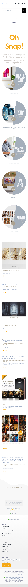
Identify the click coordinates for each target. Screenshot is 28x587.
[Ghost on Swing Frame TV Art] (14, 298)
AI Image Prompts (14, 231)
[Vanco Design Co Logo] (14, 519)
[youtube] (17, 560)
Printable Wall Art (14, 93)
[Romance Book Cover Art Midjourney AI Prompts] (14, 416)
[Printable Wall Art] (14, 67)
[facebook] (3, 560)
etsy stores (8, 574)
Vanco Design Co (18, 579)
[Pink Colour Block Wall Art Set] (11, 284)
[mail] (19, 560)
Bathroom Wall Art (6, 273)
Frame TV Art (14, 197)
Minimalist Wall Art (6, 289)
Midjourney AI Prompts (7, 445)
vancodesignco (13, 574)
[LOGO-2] (7, 3)
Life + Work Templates (14, 163)
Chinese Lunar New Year (8, 363)
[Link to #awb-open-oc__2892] (25, 6)
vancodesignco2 (19, 574)
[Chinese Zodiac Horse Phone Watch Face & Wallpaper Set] (14, 375)
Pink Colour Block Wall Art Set (9, 286)
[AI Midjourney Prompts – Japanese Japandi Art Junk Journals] (14, 457)
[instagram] (6, 560)
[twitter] (8, 560)
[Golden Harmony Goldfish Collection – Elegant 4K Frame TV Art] (14, 340)
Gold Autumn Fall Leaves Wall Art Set (11, 270)
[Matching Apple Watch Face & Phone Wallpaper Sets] (14, 101)
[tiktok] (11, 560)
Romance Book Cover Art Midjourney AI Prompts (13, 443)
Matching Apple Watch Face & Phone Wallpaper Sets (14, 128)
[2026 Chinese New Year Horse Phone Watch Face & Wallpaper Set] (14, 356)
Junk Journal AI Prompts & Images (9, 468)
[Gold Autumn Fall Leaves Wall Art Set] (14, 243)
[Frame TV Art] (14, 171)
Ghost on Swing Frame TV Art (9, 325)
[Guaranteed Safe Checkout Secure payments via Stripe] (14, 577)
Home (7, 18)
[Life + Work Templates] (14, 137)
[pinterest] (14, 560)
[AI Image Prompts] (14, 206)
